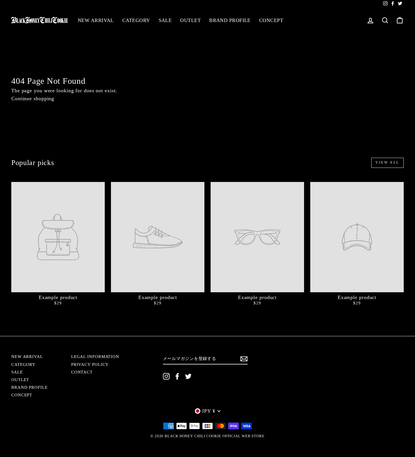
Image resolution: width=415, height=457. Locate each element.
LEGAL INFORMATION (95, 356)
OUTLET (190, 20)
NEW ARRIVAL (96, 20)
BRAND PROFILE (230, 20)
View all (387, 162)
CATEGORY (136, 20)
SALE (165, 20)
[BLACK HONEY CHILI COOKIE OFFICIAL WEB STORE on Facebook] (177, 376)
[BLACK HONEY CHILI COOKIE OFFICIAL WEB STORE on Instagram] (166, 376)
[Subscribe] (244, 358)
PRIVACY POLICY (90, 364)
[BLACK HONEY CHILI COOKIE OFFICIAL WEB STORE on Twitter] (188, 376)
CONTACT (82, 372)
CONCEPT (271, 20)
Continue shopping (32, 98)
